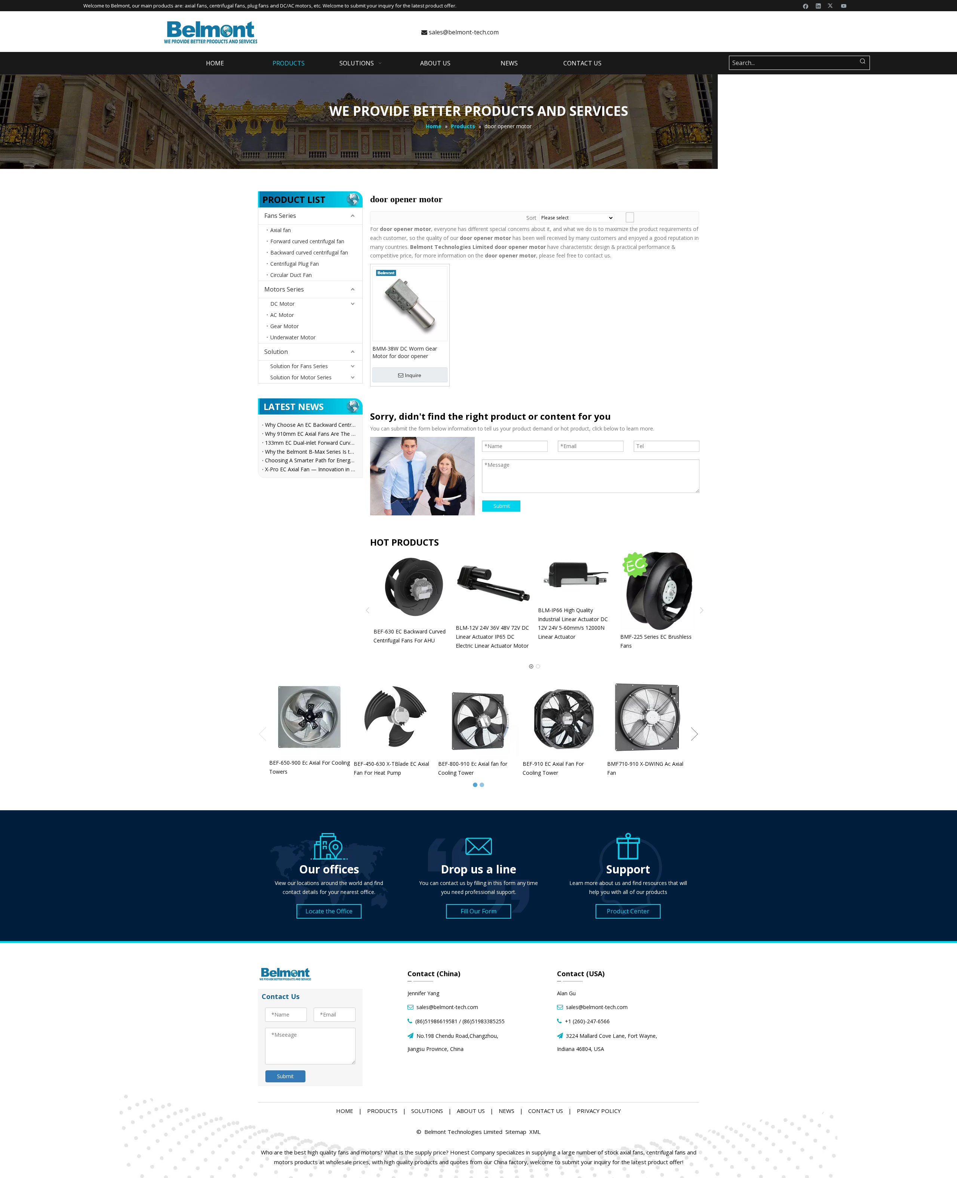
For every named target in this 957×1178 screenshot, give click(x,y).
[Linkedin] (818, 5)
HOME (344, 1110)
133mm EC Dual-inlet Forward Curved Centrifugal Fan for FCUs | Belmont (310, 442)
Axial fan (280, 230)
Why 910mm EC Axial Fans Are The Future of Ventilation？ (310, 433)
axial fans (196, 5)
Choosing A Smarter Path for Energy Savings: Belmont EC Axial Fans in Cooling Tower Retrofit (310, 460)
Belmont (120, 5)
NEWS (506, 1110)
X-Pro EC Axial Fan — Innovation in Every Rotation (310, 469)
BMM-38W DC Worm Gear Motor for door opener (404, 352)
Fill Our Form (478, 911)
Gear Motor (284, 326)
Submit (501, 505)
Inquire (413, 375)
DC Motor (282, 303)
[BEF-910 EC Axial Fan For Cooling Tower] (563, 717)
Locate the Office (329, 911)
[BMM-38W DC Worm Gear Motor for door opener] (410, 302)
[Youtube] (844, 5)
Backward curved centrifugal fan (309, 252)
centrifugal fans (227, 5)
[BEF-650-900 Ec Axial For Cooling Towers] (309, 716)
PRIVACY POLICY (599, 1110)
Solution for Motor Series (301, 377)
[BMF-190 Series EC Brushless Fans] (664, 590)
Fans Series (280, 216)
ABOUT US (471, 1110)
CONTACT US (545, 1110)
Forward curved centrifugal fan (307, 241)
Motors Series (284, 289)
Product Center (628, 911)
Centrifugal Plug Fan (294, 263)
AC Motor (282, 314)
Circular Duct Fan (291, 274)
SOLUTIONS (427, 1110)
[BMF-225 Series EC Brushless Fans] (582, 590)
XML (535, 1131)
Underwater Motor (293, 337)
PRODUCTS (382, 1110)
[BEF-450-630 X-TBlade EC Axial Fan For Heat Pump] (394, 717)
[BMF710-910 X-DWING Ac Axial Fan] (647, 717)
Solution (276, 352)
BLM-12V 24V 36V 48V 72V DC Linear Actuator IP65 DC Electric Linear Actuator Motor (416, 636)
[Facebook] (805, 5)
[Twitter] (831, 5)
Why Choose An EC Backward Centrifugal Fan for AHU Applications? (310, 424)
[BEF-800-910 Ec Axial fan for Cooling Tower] (478, 717)
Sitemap (515, 1131)
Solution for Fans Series (299, 366)
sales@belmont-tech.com (460, 32)
